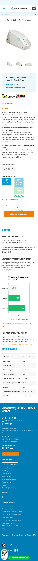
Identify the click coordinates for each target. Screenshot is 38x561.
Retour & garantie (7, 474)
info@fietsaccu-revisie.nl (15, 87)
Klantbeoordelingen (8, 509)
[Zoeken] (36, 14)
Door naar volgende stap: (19, 214)
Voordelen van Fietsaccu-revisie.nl (12, 512)
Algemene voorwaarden (9, 479)
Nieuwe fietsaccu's (7, 506)
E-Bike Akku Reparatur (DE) (10, 526)
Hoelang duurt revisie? (8, 523)
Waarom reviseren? (7, 517)
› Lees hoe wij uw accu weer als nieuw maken (17, 344)
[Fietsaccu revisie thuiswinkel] (8, 96)
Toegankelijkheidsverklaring (10, 488)
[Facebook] (2, 497)
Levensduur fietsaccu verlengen (11, 515)
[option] (19, 40)
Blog (3, 529)
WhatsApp (8, 424)
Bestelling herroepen (8, 471)
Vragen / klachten (7, 468)
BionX (5, 108)
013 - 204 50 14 (12, 85)
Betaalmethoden (7, 477)
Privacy (4, 485)
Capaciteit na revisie (9, 176)
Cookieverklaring (7, 482)
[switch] (4, 558)
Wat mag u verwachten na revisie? (12, 520)
